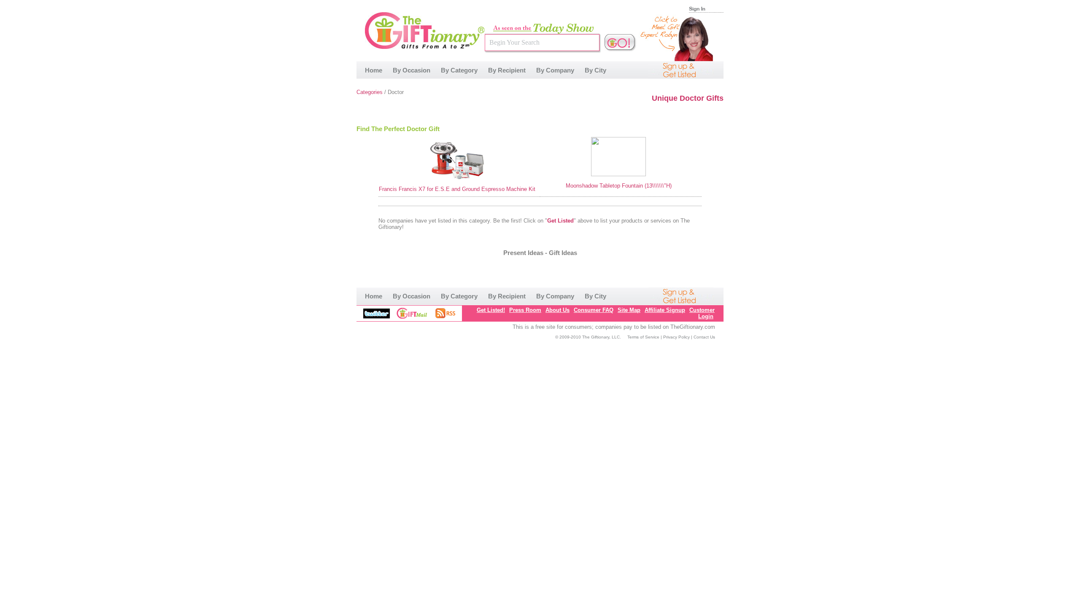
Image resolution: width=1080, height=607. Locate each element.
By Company (555, 70)
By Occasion (411, 70)
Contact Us (704, 337)
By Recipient (507, 70)
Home (373, 70)
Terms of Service (643, 337)
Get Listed (560, 221)
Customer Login (702, 313)
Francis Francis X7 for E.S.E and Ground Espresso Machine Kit (457, 189)
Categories (369, 92)
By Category (459, 70)
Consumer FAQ (593, 310)
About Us (557, 310)
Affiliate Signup (665, 310)
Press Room (525, 310)
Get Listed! (491, 310)
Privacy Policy (676, 337)
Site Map (629, 310)
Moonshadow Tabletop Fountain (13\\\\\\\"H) (619, 186)
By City (595, 70)
